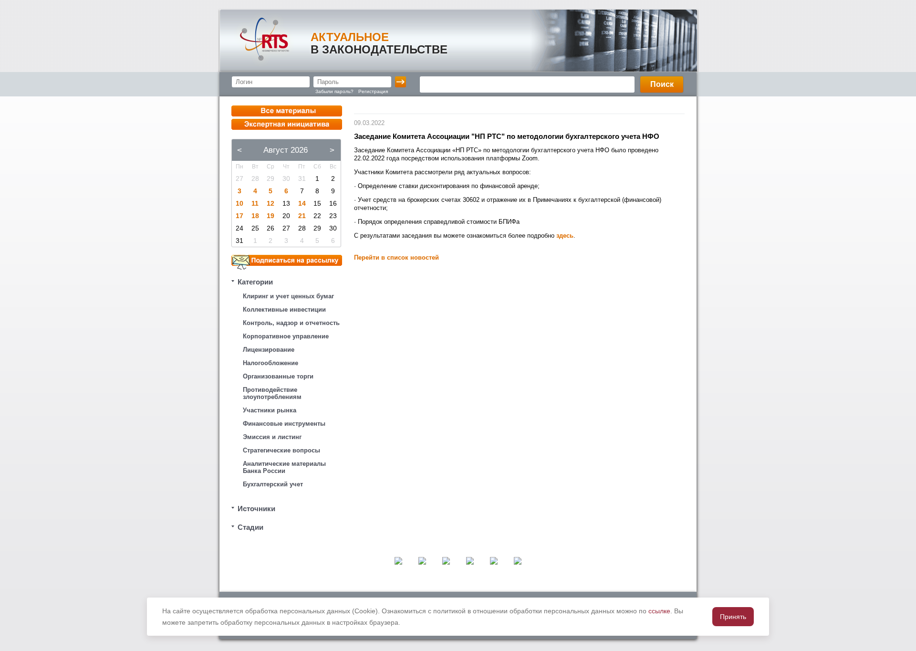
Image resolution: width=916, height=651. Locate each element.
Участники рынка (269, 410)
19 (270, 216)
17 (239, 216)
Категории (255, 282)
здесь (564, 235)
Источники (256, 508)
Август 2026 (285, 150)
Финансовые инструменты (284, 423)
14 (302, 203)
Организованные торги (278, 376)
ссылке (659, 611)
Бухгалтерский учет (273, 484)
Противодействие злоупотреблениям (272, 393)
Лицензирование (268, 349)
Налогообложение (270, 363)
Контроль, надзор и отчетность (291, 322)
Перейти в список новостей (396, 257)
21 (302, 216)
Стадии (250, 527)
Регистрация (373, 91)
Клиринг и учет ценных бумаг (288, 296)
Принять (733, 616)
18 (255, 216)
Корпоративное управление (286, 336)
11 (255, 203)
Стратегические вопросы (281, 450)
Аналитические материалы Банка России (284, 467)
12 (270, 203)
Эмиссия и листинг (272, 437)
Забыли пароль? (334, 91)
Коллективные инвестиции (284, 309)
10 (239, 203)
